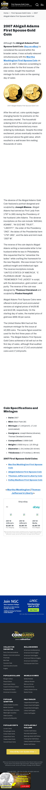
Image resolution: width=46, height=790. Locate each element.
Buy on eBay (31, 46)
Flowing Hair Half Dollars (31, 739)
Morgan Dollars (8, 678)
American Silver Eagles (31, 652)
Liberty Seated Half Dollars (32, 741)
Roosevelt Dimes (29, 686)
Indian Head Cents (9, 734)
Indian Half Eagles (29, 713)
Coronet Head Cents (9, 742)
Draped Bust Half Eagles (31, 708)
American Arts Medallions (32, 650)
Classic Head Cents (9, 739)
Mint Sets (6, 660)
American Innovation (9, 692)
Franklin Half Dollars (30, 731)
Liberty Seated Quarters (10, 704)
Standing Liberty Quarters (11, 710)
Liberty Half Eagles (29, 710)
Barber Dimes (28, 692)
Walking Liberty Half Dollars (32, 736)
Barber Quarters (8, 707)
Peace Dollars (7, 681)
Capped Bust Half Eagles (31, 702)
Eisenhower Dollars (9, 684)
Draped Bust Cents (9, 736)
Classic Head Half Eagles (31, 705)
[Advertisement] (23, 171)
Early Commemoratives (10, 652)
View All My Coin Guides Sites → (23, 752)
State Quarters (7, 715)
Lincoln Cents (7, 728)
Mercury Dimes (28, 684)
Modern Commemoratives (11, 655)
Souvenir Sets (7, 663)
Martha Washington (18, 490)
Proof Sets (6, 657)
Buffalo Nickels (28, 678)
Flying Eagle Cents (9, 731)
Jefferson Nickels (29, 681)
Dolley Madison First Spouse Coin (25, 480)
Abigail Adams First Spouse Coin (25, 472)
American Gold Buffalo (31, 661)
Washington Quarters (9, 712)
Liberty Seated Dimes (30, 689)
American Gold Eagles (31, 655)
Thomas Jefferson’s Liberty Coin (25, 476)
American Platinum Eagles (32, 658)
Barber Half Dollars (29, 744)
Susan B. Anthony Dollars (11, 686)
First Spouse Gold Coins (20, 4)
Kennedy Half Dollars (30, 733)
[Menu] (42, 5)
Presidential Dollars (9, 689)
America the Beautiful (10, 718)
